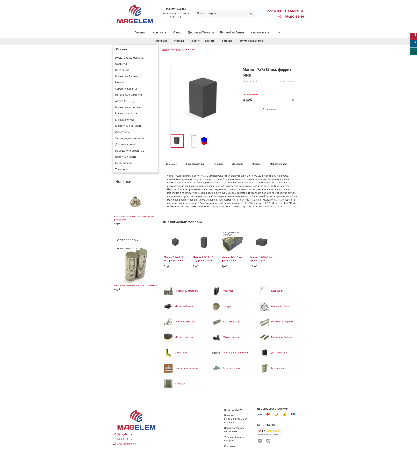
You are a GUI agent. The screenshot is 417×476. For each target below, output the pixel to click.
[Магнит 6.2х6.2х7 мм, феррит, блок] (175, 241)
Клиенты (210, 40)
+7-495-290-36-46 (291, 16)
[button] (115, 209)
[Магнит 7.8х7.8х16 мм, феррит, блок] (204, 241)
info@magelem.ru (122, 434)
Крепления (122, 70)
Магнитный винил (127, 76)
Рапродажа (160, 40)
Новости (195, 40)
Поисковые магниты (128, 94)
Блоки (191, 49)
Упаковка (121, 169)
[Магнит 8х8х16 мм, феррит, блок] (233, 241)
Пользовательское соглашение (234, 430)
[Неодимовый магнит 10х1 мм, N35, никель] (135, 264)
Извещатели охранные (129, 150)
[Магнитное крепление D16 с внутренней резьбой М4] (135, 201)
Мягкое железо (125, 119)
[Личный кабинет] (413, 51)
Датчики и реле (125, 144)
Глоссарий (179, 40)
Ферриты (121, 63)
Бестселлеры (123, 163)
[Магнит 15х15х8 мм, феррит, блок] (261, 241)
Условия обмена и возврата (234, 439)
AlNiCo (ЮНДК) (124, 101)
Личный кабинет (232, 32)
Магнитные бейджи (128, 125)
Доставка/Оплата (200, 32)
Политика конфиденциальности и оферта (236, 419)
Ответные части (125, 156)
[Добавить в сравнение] (292, 100)
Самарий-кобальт (126, 88)
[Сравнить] (153, 228)
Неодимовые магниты (129, 57)
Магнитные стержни (128, 107)
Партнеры (226, 40)
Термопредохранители (129, 138)
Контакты (159, 32)
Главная (140, 32)
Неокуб (119, 82)
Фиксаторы (122, 132)
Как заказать (260, 32)
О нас (177, 32)
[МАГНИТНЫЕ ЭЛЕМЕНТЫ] (135, 13)
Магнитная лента (126, 113)
